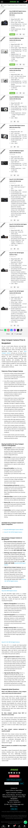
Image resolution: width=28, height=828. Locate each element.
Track (21, 783)
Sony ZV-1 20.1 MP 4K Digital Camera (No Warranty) (16, 180)
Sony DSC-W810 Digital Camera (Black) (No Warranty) (17, 126)
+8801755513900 (10, 804)
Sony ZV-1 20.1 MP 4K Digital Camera (13, 532)
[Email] (8, 330)
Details (12, 34)
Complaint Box (14, 776)
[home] (1, 5)
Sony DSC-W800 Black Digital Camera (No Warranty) (16, 98)
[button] (21, 330)
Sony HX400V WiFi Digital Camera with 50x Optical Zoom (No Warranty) (17, 13)
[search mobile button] (24, 2)
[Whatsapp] (5, 330)
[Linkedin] (19, 773)
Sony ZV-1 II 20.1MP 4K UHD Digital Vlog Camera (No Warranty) (18, 225)
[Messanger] (15, 330)
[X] (18, 330)
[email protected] (14, 800)
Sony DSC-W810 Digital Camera (9, 590)
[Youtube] (14, 773)
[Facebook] (11, 330)
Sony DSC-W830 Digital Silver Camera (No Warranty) (16, 69)
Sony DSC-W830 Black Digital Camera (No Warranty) (16, 151)
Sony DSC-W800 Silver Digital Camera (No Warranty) (16, 39)
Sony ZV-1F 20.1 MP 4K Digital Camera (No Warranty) (16, 292)
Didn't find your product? (14, 779)
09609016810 (17, 802)
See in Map (15, 806)
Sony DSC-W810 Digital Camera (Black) (13, 529)
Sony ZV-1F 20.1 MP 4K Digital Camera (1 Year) (16, 253)
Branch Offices (10, 790)
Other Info (14, 809)
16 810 (11, 802)
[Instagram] (17, 773)
